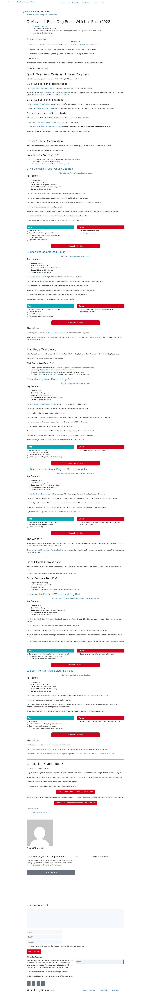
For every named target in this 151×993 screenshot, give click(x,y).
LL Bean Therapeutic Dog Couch (41, 88)
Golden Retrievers (88, 368)
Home (62, 3)
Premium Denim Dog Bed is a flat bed (43, 494)
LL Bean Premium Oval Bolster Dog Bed (43, 122)
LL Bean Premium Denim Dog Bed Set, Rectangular (57, 469)
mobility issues (43, 372)
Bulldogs (52, 374)
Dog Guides (86, 3)
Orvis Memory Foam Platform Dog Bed (49, 379)
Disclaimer (115, 990)
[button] (103, 2)
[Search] (123, 962)
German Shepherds (63, 368)
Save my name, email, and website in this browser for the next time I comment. (56, 946)
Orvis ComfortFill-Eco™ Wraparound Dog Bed (48, 127)
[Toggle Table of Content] (45, 68)
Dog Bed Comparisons (49, 15)
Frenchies (69, 589)
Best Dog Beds (73, 3)
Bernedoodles (76, 368)
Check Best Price (75, 246)
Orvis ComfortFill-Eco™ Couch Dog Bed (53, 93)
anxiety (41, 164)
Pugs (78, 589)
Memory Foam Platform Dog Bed (110, 777)
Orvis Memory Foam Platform (40, 104)
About (96, 3)
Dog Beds (36, 15)
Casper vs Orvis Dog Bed (39, 812)
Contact (92, 990)
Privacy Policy (103, 990)
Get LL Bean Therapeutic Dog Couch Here (75, 792)
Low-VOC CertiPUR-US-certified (50, 417)
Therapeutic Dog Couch (38, 277)
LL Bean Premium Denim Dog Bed (44, 108)
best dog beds (83, 45)
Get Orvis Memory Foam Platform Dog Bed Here (75, 803)
